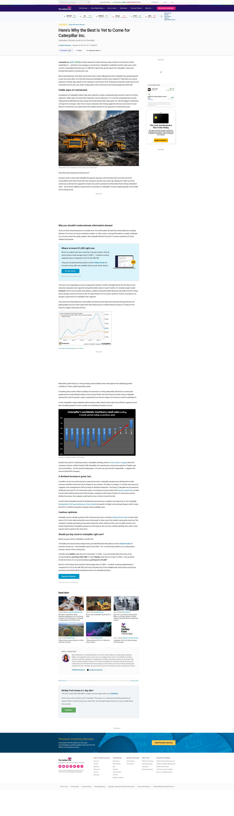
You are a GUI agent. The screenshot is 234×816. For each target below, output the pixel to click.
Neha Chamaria (66, 45)
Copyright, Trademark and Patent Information (121, 786)
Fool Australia (130, 761)
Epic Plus (115, 769)
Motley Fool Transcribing (130, 638)
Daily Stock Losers (169, 19)
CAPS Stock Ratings (148, 761)
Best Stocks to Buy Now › (166, 8)
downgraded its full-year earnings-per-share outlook (77, 504)
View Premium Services (164, 743)
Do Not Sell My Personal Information (163, 786)
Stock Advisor (117, 764)
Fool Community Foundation (164, 769)
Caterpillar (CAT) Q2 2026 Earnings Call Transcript (125, 641)
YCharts (81, 348)
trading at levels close (120, 517)
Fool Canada (130, 764)
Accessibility (155, 2)
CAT (72, 62)
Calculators (145, 766)
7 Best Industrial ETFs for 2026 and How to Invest (98, 641)
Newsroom (97, 769)
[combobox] (74, 2)
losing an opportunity (125, 490)
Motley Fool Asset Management (165, 761)
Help (172, 2)
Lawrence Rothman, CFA (75, 612)
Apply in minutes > (161, 140)
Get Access (150, 99)
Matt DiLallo (71, 638)
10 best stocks (99, 263)
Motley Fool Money (118, 777)
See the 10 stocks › (69, 576)
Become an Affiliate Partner (164, 772)
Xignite (72, 772)
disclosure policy (134, 680)
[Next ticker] (161, 16)
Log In (165, 2)
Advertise (96, 775)
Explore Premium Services (77, 24)
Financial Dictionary (147, 769)
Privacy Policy (75, 786)
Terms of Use (64, 786)
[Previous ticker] (59, 16)
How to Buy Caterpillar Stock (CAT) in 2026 (98, 615)
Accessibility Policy (99, 786)
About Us (96, 761)
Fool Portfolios (117, 772)
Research (96, 766)
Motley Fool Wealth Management (166, 764)
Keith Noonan (100, 612)
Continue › (68, 710)
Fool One (115, 775)
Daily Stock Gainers (167, 17)
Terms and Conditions (144, 786)
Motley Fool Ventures (162, 766)
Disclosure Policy (86, 786)
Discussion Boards (147, 764)
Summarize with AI (94, 50)
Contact (96, 772)
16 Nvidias (114, 693)
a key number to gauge (118, 462)
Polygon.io (79, 772)
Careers (96, 764)
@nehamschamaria (96, 670)
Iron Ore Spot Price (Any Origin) (66, 348)
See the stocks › (70, 271)
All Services (116, 761)
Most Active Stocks (167, 13)
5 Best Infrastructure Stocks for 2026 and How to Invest (71, 641)
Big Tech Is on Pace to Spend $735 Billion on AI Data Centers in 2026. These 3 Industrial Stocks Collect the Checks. (126, 617)
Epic (114, 766)
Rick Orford (126, 612)
